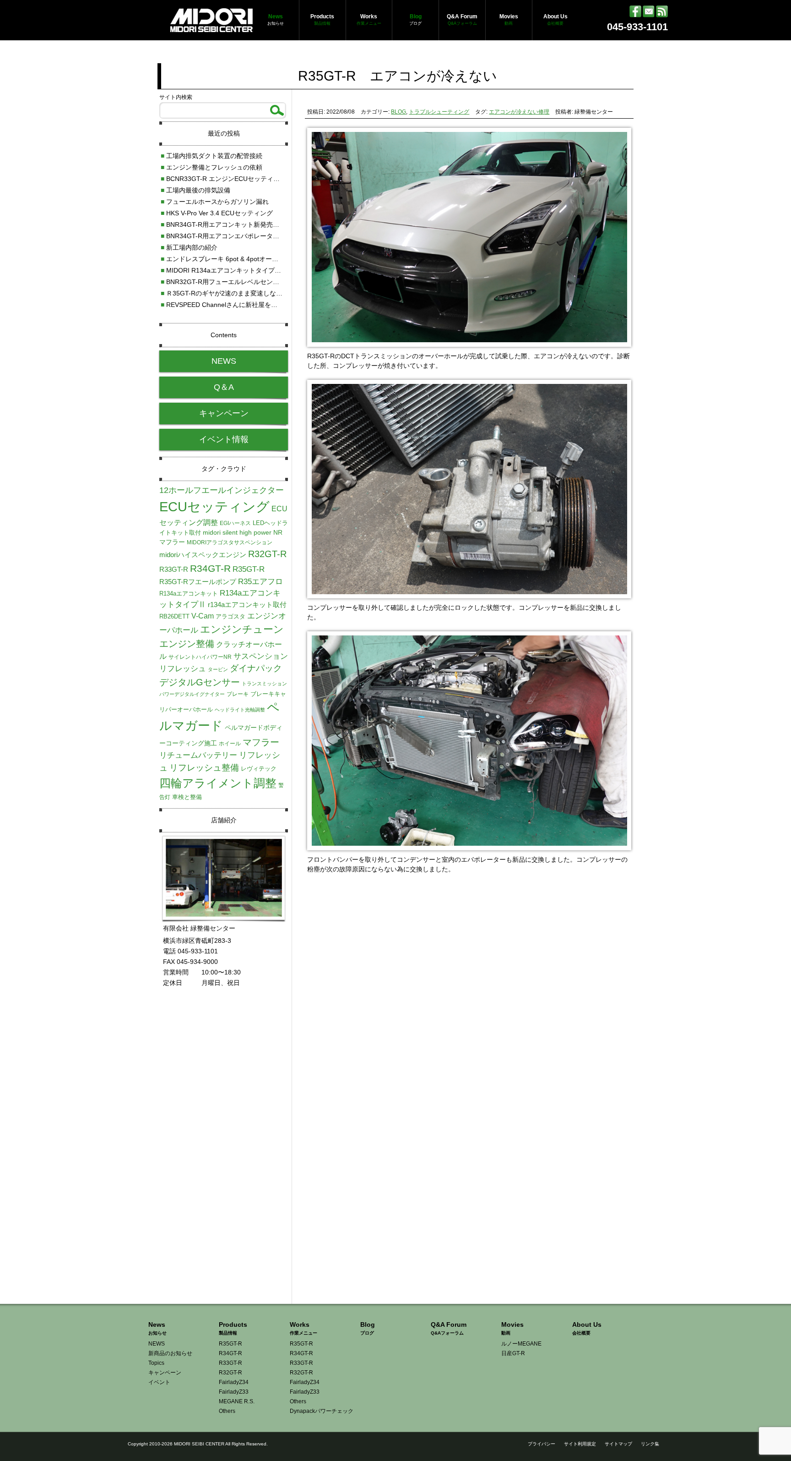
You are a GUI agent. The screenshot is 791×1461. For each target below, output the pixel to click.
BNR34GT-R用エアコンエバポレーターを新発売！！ (239, 236)
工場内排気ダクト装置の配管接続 (211, 155)
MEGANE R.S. (237, 1401)
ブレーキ (238, 694)
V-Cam (202, 616)
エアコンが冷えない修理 (519, 112)
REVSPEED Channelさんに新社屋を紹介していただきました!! (253, 304)
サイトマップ (618, 1443)
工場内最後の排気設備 (195, 190)
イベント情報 (224, 439)
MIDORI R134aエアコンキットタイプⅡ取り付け (234, 270)
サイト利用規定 (580, 1443)
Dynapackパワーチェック (321, 1411)
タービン (218, 669)
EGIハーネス (235, 523)
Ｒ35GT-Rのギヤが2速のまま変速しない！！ (228, 293)
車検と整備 (187, 796)
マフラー (261, 742)
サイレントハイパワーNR (200, 657)
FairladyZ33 (234, 1392)
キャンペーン (224, 413)
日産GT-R (513, 1353)
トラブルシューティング (439, 112)
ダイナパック (256, 668)
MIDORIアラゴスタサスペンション (229, 542)
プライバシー (541, 1443)
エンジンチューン (242, 629)
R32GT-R (267, 554)
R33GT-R (173, 569)
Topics (156, 1363)
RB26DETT (174, 616)
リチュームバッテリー (198, 755)
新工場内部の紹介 (189, 247)
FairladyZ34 (234, 1382)
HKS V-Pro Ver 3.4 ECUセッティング (217, 213)
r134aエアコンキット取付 (247, 604)
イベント (159, 1382)
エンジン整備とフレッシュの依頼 (211, 167)
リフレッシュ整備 (204, 767)
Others (227, 1411)
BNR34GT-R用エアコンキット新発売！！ (223, 224)
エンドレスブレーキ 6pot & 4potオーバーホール (232, 259)
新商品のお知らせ (170, 1353)
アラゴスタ (230, 616)
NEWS (223, 361)
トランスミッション (264, 683)
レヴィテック (258, 768)
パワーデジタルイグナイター (192, 694)
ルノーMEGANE (521, 1344)
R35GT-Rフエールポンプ (197, 581)
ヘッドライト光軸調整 (240, 709)
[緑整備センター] (211, 27)
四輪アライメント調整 (217, 783)
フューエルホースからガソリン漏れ (215, 201)
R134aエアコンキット (188, 593)
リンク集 (650, 1443)
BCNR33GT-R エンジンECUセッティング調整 (230, 178)
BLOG (398, 112)
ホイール (230, 743)
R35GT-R (249, 569)
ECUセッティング (214, 506)
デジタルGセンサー (199, 682)
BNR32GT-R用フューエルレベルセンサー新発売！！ (239, 281)
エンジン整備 (186, 644)
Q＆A (224, 387)
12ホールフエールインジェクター (221, 490)
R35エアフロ (260, 581)
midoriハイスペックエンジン (202, 554)
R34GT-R (210, 568)
